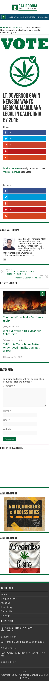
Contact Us (6, 611)
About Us (5, 603)
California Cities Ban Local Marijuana (17, 629)
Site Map (5, 615)
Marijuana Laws (9, 598)
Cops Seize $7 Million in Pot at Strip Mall (23, 654)
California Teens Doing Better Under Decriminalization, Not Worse (21, 347)
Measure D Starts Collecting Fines (29, 277)
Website (7, 429)
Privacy (25, 677)
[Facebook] (26, 671)
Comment (9, 385)
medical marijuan (12, 171)
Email (6, 419)
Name (7, 410)
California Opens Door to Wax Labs (22, 641)
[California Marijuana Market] (24, 6)
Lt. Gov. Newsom (12, 168)
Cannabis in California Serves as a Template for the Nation (20, 272)
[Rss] (23, 671)
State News (15, 27)
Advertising (6, 607)
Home (5, 27)
